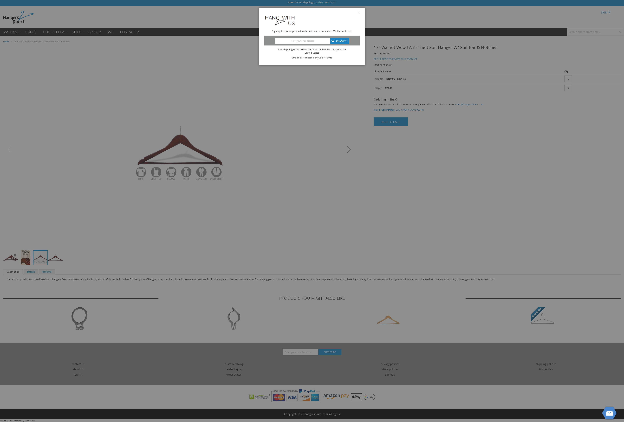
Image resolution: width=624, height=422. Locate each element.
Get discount (339, 40)
